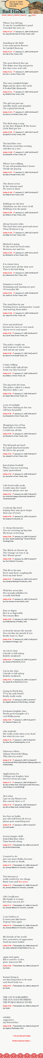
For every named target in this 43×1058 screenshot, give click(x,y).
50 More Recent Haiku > (21, 1041)
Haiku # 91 (7, 494)
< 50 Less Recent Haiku (22, 1036)
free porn (23, 882)
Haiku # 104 (7, 232)
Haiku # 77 (7, 782)
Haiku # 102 (7, 273)
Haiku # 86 (7, 599)
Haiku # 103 (7, 253)
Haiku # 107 (7, 172)
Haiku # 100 (7, 313)
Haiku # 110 (7, 112)
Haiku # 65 (7, 1026)
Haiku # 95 (7, 413)
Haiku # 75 (7, 825)
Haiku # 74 (7, 845)
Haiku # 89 (7, 536)
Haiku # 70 (7, 925)
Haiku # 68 (7, 966)
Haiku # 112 (7, 72)
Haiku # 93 (7, 454)
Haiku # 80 (7, 720)
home (4, 15)
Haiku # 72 (7, 885)
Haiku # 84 (7, 639)
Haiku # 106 (7, 192)
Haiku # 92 (7, 474)
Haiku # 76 (7, 805)
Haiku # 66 (7, 1006)
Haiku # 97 (7, 373)
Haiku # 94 (7, 434)
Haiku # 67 (7, 986)
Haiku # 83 (7, 659)
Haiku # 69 (7, 945)
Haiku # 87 (7, 579)
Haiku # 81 (7, 700)
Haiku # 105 (7, 212)
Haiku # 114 (7, 31)
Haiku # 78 (7, 760)
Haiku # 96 (7, 393)
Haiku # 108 (7, 152)
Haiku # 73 (7, 865)
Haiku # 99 (7, 333)
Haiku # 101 (7, 293)
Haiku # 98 (7, 353)
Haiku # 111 (7, 92)
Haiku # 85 (7, 619)
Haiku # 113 (7, 51)
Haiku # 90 (7, 516)
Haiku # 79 (7, 740)
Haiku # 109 (7, 132)
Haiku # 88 (7, 559)
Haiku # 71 (7, 905)
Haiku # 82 (7, 679)
